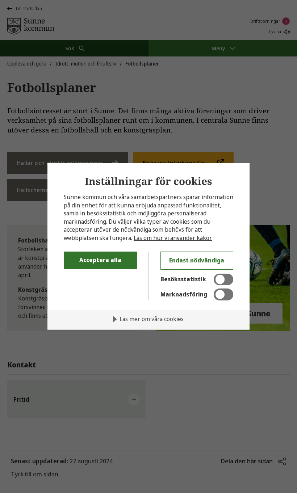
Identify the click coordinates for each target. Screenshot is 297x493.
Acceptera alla (100, 260)
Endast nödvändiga (196, 260)
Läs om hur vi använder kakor (173, 238)
